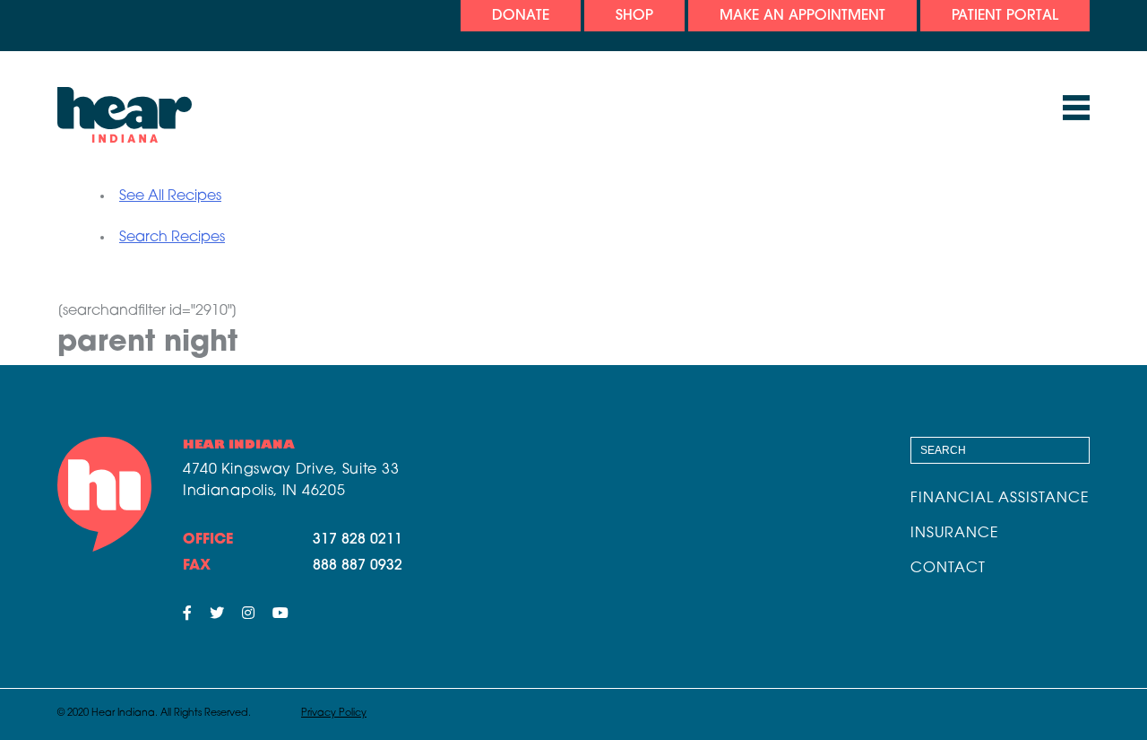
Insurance (954, 534)
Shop (634, 16)
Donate (520, 16)
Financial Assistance (1000, 499)
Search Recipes (172, 238)
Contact (948, 569)
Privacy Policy (334, 713)
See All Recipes (170, 196)
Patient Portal (1005, 16)
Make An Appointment (802, 16)
